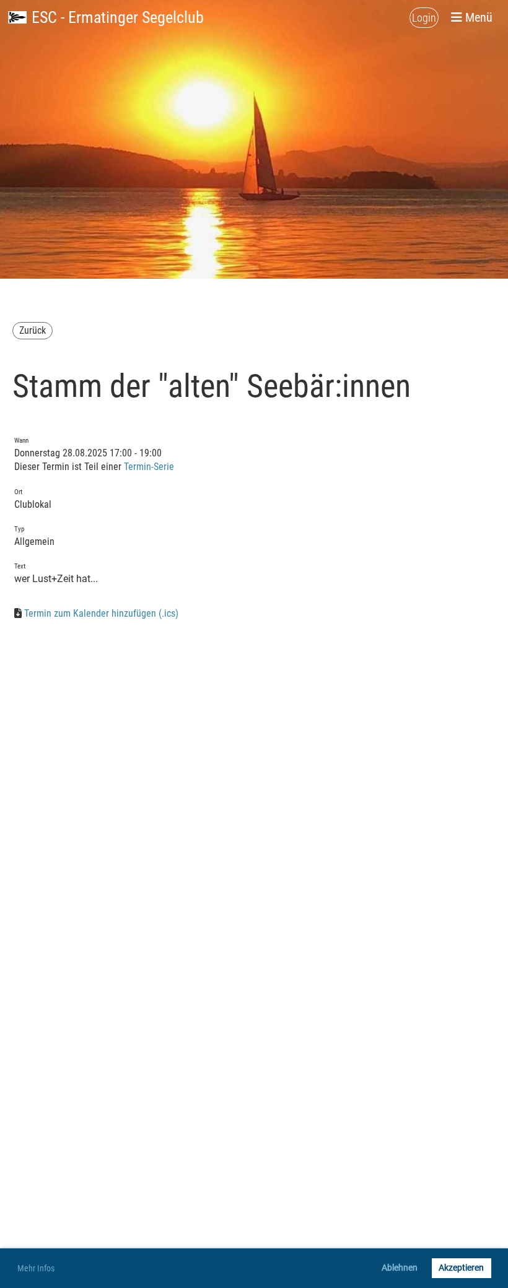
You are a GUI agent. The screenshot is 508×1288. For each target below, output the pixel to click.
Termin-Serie (149, 466)
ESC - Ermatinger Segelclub (118, 17)
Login (424, 17)
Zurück (32, 330)
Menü (477, 17)
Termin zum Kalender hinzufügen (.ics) (101, 613)
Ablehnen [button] (400, 1268)
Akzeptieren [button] (461, 1268)
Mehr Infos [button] (36, 1268)
